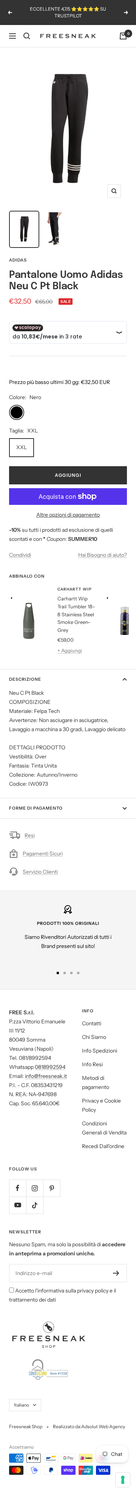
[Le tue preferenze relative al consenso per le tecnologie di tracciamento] (123, 1480)
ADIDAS (18, 260)
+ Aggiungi (69, 650)
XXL (21, 447)
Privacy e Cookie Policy (101, 1105)
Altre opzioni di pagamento (68, 514)
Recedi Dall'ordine (103, 1146)
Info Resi (92, 1064)
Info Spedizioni (99, 1050)
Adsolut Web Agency (103, 1426)
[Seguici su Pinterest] (51, 1188)
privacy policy (92, 1290)
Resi (30, 835)
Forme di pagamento (36, 808)
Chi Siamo (94, 1037)
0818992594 (50, 1067)
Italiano (21, 1405)
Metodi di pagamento (95, 1082)
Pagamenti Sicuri (43, 853)
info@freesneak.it (46, 1076)
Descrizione (25, 679)
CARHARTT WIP (74, 589)
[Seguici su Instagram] (34, 1188)
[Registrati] (116, 1273)
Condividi (20, 554)
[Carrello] (123, 36)
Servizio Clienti (40, 871)
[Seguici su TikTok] (34, 1205)
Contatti (91, 1023)
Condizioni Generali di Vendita (104, 1128)
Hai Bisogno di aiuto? (102, 554)
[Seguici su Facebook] (17, 1188)
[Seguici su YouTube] (17, 1205)
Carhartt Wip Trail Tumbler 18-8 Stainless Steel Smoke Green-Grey (76, 614)
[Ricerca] (26, 36)
